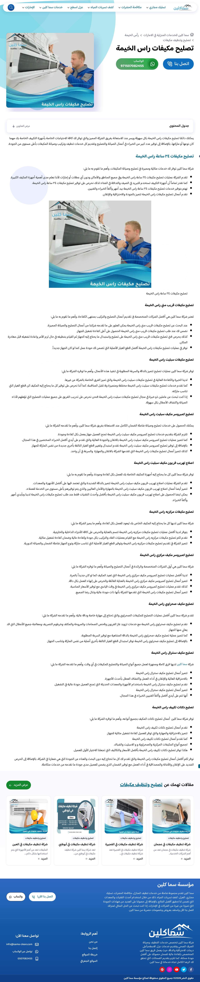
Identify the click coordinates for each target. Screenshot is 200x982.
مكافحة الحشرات (131, 7)
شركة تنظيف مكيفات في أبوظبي (77, 845)
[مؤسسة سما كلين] (182, 7)
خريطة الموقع (90, 954)
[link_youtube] (176, 969)
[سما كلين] (170, 931)
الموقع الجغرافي (89, 961)
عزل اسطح (76, 7)
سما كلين (182, 664)
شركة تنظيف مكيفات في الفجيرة (124, 845)
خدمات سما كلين (52, 7)
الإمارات (30, 7)
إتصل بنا (93, 948)
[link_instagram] (169, 969)
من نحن (93, 942)
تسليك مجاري (157, 7)
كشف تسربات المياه (102, 7)
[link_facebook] (191, 969)
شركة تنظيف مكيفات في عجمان (172, 845)
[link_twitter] (184, 969)
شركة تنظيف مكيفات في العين (30, 845)
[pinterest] (162, 969)
